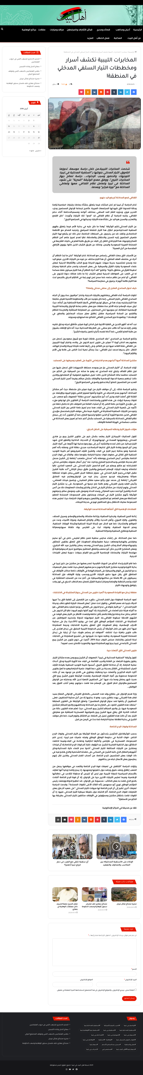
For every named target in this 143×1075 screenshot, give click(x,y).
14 (39, 132)
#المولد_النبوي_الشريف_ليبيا (126, 1040)
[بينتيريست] (107, 92)
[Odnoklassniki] (88, 92)
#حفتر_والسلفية (130, 1045)
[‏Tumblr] (114, 92)
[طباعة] (58, 819)
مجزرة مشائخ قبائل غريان (127, 904)
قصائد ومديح (103, 29)
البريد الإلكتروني (130, 980)
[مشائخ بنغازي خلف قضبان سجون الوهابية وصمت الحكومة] (94, 894)
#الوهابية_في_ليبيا (89, 1040)
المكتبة (118, 38)
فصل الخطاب (102, 38)
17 (24, 132)
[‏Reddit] (101, 92)
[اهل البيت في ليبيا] (71, 14)
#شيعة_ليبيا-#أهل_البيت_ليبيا (126, 1049)
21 (39, 138)
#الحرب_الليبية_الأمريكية (112, 1026)
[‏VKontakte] (94, 92)
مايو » (31, 151)
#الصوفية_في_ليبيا (114, 1035)
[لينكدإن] (120, 92)
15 (34, 132)
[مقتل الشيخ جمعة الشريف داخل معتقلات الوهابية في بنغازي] (65, 894)
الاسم (134, 969)
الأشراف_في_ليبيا (92, 1049)
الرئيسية (137, 29)
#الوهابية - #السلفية (105, 1040)
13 (9, 127)
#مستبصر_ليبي (107, 1049)
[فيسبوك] (134, 92)
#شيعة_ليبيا (94, 1045)
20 (9, 132)
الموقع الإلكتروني (86, 980)
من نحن (113, 2)
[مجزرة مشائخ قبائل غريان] (124, 894)
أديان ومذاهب (123, 29)
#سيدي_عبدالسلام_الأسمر (111, 1045)
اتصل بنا (104, 2)
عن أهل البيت (134, 38)
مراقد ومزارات (57, 29)
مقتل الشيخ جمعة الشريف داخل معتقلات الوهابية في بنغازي (67, 906)
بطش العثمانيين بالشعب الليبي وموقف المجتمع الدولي (46, 1034)
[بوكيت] (81, 92)
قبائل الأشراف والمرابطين (79, 29)
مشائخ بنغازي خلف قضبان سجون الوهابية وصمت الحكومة (45, 1043)
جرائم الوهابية (29, 29)
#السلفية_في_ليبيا (109, 1030)
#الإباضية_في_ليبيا (130, 1026)
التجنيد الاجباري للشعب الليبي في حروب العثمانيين (49, 1025)
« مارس (38, 151)
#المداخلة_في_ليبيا (97, 1035)
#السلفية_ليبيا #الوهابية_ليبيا (89, 1030)
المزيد (90, 38)
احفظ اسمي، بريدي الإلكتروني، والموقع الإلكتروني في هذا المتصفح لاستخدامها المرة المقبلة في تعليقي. (95, 990)
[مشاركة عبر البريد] (64, 819)
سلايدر (124, 52)
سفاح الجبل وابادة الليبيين (29, 67)
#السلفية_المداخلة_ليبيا (92, 1026)
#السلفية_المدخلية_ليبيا (128, 1030)
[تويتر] (127, 92)
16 (29, 132)
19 (14, 132)
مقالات (41, 29)
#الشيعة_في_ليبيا (130, 1035)
